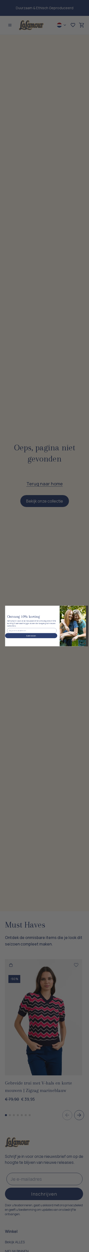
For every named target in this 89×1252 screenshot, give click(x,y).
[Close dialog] (79, 611)
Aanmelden (31, 635)
